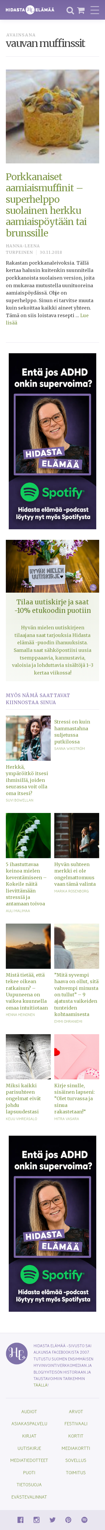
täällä (41, 1385)
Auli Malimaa (18, 910)
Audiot (29, 1411)
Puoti (29, 1472)
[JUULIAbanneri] (52, 441)
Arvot (76, 1411)
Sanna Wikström (69, 748)
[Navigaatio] (94, 10)
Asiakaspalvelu (29, 1423)
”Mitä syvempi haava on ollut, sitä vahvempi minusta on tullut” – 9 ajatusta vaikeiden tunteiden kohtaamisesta (76, 994)
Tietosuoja (29, 1484)
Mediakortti (76, 1448)
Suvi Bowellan (19, 800)
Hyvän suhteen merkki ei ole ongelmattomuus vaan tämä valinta (75, 874)
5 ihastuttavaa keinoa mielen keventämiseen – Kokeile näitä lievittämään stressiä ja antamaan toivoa (26, 884)
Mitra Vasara (66, 1118)
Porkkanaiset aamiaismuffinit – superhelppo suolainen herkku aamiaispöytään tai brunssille (46, 205)
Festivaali (76, 1423)
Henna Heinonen (20, 1014)
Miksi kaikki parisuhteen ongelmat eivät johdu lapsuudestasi (23, 1099)
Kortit (75, 1436)
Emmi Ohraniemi (68, 1021)
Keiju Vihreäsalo (21, 1118)
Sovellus (75, 1460)
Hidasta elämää (30, 10)
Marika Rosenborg (71, 891)
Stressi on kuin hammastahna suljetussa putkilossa (72, 731)
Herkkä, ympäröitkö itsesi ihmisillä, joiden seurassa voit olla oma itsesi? (27, 780)
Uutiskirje (29, 1448)
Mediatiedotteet (29, 1460)
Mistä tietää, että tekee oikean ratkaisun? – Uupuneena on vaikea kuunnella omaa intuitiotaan (27, 991)
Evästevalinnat (29, 1497)
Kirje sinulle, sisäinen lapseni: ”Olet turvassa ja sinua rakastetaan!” (74, 1099)
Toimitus (76, 1472)
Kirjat (29, 1436)
